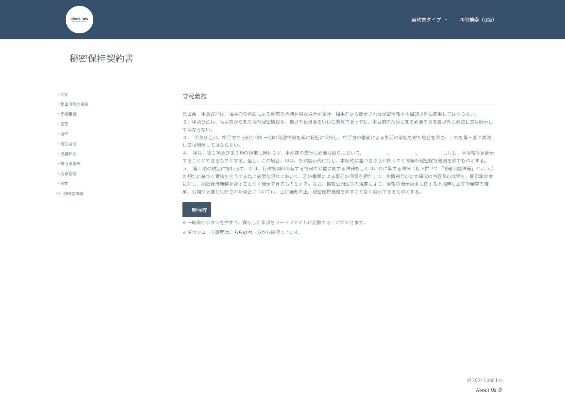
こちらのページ (245, 232)
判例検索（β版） (478, 19)
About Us (486, 390)
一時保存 (196, 210)
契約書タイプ (426, 19)
